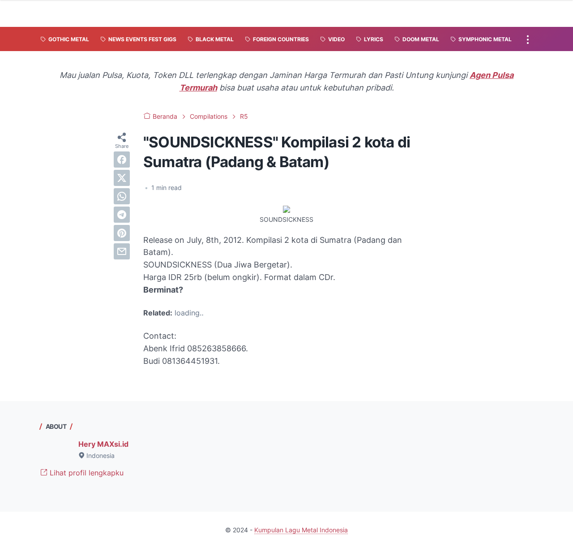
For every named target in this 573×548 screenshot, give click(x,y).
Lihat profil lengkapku (85, 472)
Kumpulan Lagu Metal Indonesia (301, 530)
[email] (122, 251)
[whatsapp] (122, 196)
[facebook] (122, 159)
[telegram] (122, 215)
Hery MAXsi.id (103, 444)
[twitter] (122, 178)
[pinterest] (122, 233)
